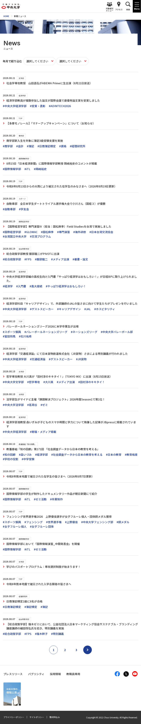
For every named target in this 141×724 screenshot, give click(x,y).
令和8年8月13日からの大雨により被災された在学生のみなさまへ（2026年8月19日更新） (61, 186)
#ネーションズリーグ (84, 332)
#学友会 (24, 209)
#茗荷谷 (32, 405)
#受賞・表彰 (37, 106)
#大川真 (48, 382)
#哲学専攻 (33, 382)
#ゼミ (44, 405)
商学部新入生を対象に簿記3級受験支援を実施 (34, 141)
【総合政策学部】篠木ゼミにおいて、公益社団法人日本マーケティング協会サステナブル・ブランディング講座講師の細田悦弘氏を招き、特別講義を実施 (72, 626)
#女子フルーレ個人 (14, 526)
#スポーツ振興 (12, 332)
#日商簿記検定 (46, 146)
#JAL (87, 309)
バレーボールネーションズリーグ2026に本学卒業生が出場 (42, 326)
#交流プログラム (40, 236)
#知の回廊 (9, 454)
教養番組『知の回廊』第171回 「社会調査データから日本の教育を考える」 (53, 449)
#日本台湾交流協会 (101, 232)
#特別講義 (57, 634)
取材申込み (55, 717)
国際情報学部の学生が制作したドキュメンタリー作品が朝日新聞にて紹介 (51, 494)
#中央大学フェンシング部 (97, 522)
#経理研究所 (77, 146)
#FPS (27, 259)
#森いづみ (25, 454)
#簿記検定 (30, 607)
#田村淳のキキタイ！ (91, 382)
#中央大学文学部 (13, 382)
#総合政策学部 (12, 259)
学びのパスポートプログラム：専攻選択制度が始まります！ (43, 567)
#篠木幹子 (41, 634)
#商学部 (8, 146)
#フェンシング (33, 522)
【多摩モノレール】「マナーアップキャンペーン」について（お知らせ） (50, 123)
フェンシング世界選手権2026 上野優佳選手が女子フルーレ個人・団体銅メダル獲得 (59, 516)
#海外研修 (79, 232)
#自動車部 (9, 209)
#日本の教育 (113, 454)
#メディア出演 (60, 259)
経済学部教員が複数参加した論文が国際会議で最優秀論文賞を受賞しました (53, 100)
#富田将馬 (9, 336)
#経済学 (8, 286)
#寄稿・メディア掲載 (43, 432)
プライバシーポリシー (13, 717)
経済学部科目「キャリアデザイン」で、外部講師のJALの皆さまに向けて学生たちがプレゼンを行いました (72, 303)
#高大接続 (36, 286)
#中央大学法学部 (13, 405)
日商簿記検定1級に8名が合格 (24, 601)
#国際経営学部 (12, 232)
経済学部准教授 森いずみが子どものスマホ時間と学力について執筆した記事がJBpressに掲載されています (71, 424)
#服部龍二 (41, 259)
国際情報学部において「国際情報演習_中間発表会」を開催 (43, 544)
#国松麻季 (47, 232)
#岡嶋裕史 (40, 169)
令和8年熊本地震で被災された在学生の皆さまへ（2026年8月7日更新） (50, 476)
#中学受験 (28, 459)
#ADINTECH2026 (60, 106)
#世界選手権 (54, 522)
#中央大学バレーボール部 (117, 332)
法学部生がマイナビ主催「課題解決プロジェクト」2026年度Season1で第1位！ (55, 399)
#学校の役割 (10, 459)
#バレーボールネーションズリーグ (45, 332)
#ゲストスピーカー (42, 309)
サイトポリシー (37, 717)
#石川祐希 (25, 336)
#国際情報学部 (12, 169)
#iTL (27, 169)
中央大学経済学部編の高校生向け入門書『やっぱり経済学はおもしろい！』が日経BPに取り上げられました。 (71, 278)
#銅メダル (123, 522)
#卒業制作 (56, 499)
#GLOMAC (30, 232)
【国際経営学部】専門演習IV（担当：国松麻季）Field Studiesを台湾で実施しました (58, 226)
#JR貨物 (81, 359)
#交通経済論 (37, 359)
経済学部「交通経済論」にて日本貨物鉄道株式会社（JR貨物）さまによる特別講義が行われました (67, 354)
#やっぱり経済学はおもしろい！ (66, 286)
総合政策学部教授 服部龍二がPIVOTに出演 (32, 254)
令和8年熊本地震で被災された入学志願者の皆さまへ (38, 584)
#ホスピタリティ (104, 309)
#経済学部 (41, 454)
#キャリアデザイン (69, 309)
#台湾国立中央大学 (14, 236)
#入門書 (21, 286)
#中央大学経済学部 (14, 106)
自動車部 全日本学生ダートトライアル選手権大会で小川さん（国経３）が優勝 (55, 204)
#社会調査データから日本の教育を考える (76, 454)
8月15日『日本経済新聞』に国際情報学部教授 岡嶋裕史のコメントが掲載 (51, 163)
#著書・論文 (80, 259)
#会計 (19, 146)
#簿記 (30, 146)
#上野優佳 (71, 522)
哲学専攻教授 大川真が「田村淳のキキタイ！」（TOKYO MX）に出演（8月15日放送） (59, 376)
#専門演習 (63, 232)
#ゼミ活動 (40, 499)
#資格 (62, 146)
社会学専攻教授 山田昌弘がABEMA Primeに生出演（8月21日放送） (49, 83)
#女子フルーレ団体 (42, 526)
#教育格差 (131, 454)
